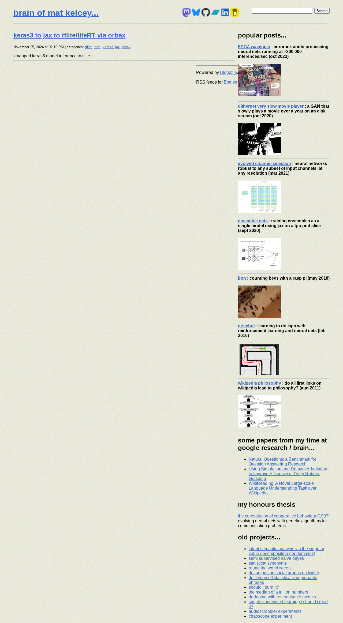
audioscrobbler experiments (275, 611)
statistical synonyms (268, 563)
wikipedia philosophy (259, 383)
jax (117, 47)
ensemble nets (253, 221)
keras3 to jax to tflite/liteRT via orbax (69, 35)
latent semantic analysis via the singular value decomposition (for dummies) (286, 551)
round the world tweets (270, 568)
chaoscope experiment (270, 616)
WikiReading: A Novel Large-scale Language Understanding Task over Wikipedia (282, 488)
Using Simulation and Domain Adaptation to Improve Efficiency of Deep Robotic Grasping (288, 474)
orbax (126, 47)
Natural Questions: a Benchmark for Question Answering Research (282, 461)
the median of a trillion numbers (278, 592)
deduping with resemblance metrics (282, 597)
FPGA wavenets (254, 46)
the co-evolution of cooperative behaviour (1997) (284, 516)
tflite (88, 47)
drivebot (246, 326)
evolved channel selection (264, 163)
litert (97, 47)
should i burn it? (264, 587)
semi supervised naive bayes (276, 558)
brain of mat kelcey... (56, 13)
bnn (242, 278)
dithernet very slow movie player (271, 106)
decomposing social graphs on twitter (284, 573)
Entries (230, 82)
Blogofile (228, 72)
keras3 (108, 47)
